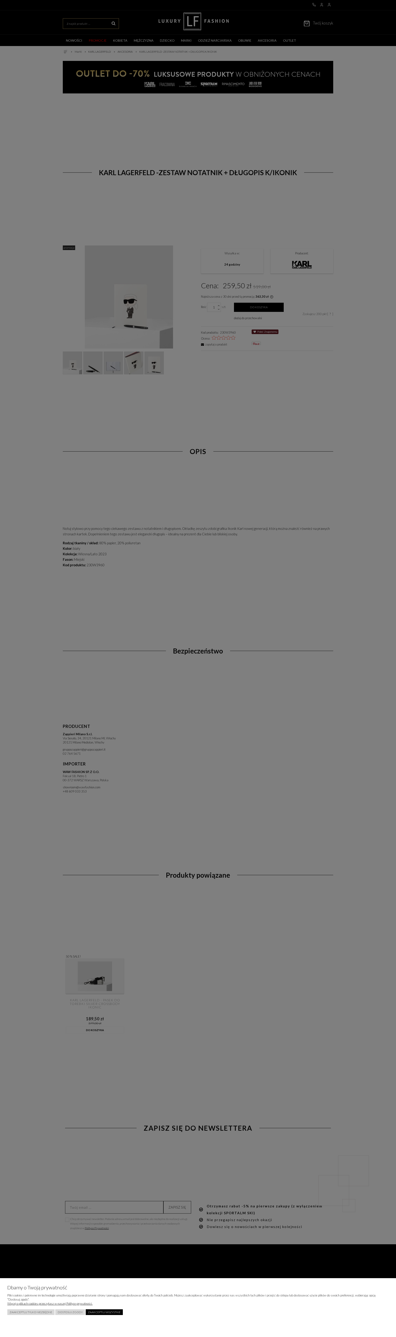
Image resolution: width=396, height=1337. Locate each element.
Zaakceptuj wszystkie (104, 1312)
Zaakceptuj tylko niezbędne (31, 1312)
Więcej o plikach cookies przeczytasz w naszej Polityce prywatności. (50, 1303)
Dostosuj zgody (70, 1312)
